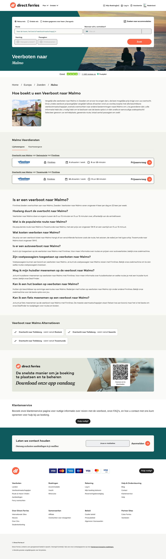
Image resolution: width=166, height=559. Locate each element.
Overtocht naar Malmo (22, 155)
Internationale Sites (19, 514)
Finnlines (55, 155)
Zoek (139, 41)
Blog (123, 487)
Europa (28, 85)
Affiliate (51, 514)
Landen (15, 487)
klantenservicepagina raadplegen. (102, 547)
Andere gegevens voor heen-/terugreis (58, 21)
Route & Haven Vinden (20, 494)
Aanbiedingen (17, 497)
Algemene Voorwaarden (94, 521)
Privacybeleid (90, 518)
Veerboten (125, 518)
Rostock (58, 332)
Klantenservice (127, 494)
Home (15, 85)
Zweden (41, 85)
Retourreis (21, 21)
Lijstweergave (18, 147)
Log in (87, 487)
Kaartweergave (35, 147)
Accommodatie (54, 487)
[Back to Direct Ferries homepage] (24, 5)
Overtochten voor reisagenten (59, 518)
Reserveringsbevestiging (94, 494)
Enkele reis (34, 21)
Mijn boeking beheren (93, 490)
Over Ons (15, 521)
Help (123, 497)
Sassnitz (112, 332)
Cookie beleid (90, 514)
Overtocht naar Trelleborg (30, 332)
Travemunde (41, 172)
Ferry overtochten (18, 500)
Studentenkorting (18, 525)
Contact (124, 490)
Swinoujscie (41, 155)
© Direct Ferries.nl (18, 542)
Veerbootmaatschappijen (21, 490)
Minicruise (52, 494)
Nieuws (15, 518)
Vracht (50, 490)
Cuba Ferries (126, 514)
